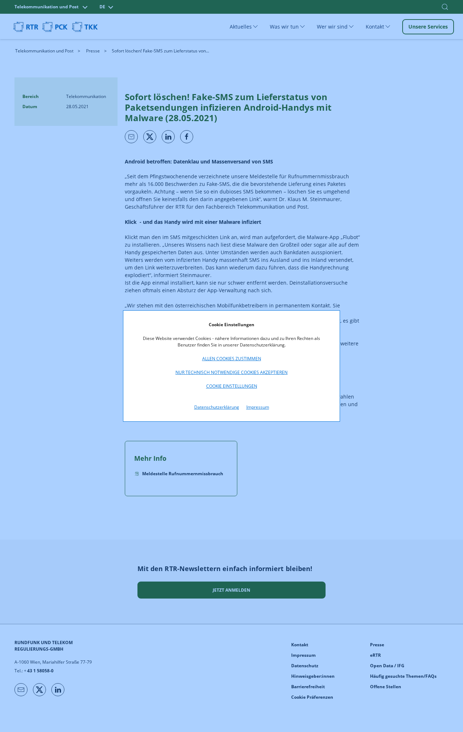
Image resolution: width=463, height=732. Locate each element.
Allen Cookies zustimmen (231, 359)
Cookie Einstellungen (231, 386)
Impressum (257, 407)
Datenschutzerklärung (216, 407)
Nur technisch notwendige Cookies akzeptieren (231, 372)
